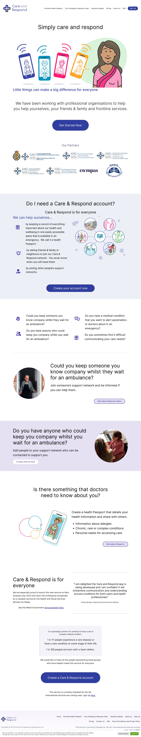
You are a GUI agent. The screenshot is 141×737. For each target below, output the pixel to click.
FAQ (108, 721)
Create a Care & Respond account (70, 677)
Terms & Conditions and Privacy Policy (126, 721)
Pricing (91, 721)
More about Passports (115, 544)
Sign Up (133, 8)
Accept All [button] (134, 733)
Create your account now (70, 288)
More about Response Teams (109, 401)
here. (93, 695)
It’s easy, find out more (25, 462)
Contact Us (100, 721)
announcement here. (54, 607)
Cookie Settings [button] (123, 733)
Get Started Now (70, 125)
